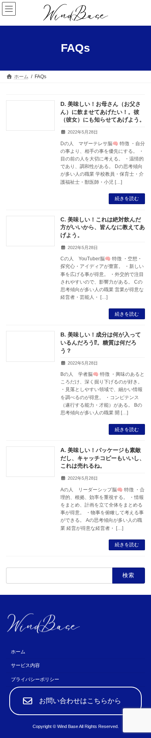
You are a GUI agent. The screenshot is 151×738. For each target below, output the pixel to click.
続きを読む (127, 198)
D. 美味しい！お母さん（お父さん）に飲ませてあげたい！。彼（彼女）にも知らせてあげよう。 (102, 112)
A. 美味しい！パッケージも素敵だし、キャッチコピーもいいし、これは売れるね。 (102, 458)
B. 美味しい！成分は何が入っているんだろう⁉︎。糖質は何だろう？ (100, 342)
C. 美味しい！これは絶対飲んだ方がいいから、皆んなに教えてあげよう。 (102, 227)
